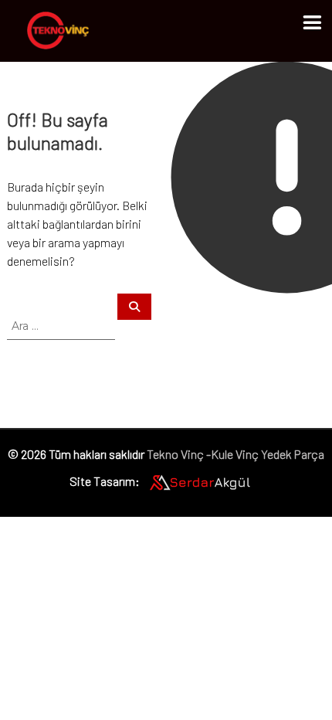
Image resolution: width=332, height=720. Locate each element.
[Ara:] (62, 324)
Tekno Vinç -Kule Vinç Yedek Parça (235, 454)
